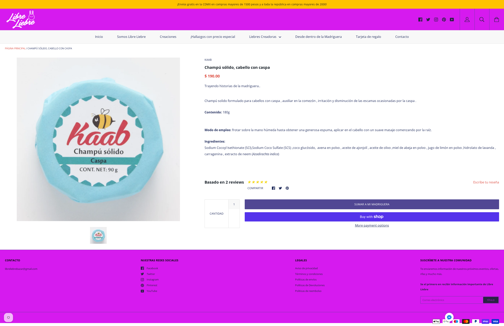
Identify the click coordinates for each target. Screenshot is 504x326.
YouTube (152, 291)
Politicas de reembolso (308, 291)
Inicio (99, 37)
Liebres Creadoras (263, 37)
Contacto (402, 37)
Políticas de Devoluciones (310, 285)
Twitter (151, 274)
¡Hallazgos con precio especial (213, 37)
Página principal (15, 48)
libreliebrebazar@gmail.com (21, 269)
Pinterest (152, 285)
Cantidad (216, 213)
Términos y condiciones (309, 274)
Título (491, 300)
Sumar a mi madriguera (371, 204)
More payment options (372, 225)
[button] (449, 318)
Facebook (152, 268)
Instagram (153, 279)
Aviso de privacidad (306, 268)
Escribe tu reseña (486, 182)
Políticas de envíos (306, 279)
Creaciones (168, 37)
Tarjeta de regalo (368, 37)
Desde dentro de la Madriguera (318, 37)
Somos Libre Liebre (131, 37)
